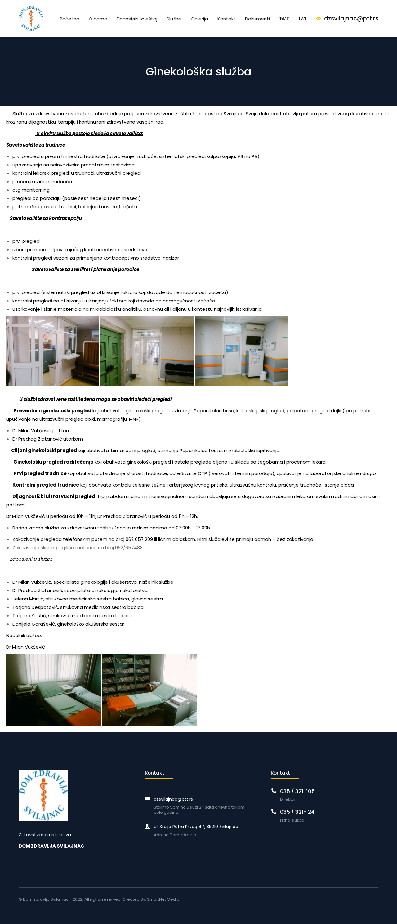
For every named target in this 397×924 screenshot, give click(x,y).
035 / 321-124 (297, 812)
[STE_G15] (149, 690)
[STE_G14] (53, 690)
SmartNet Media (163, 899)
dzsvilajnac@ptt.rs (173, 799)
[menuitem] (69, 18)
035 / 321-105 (297, 791)
